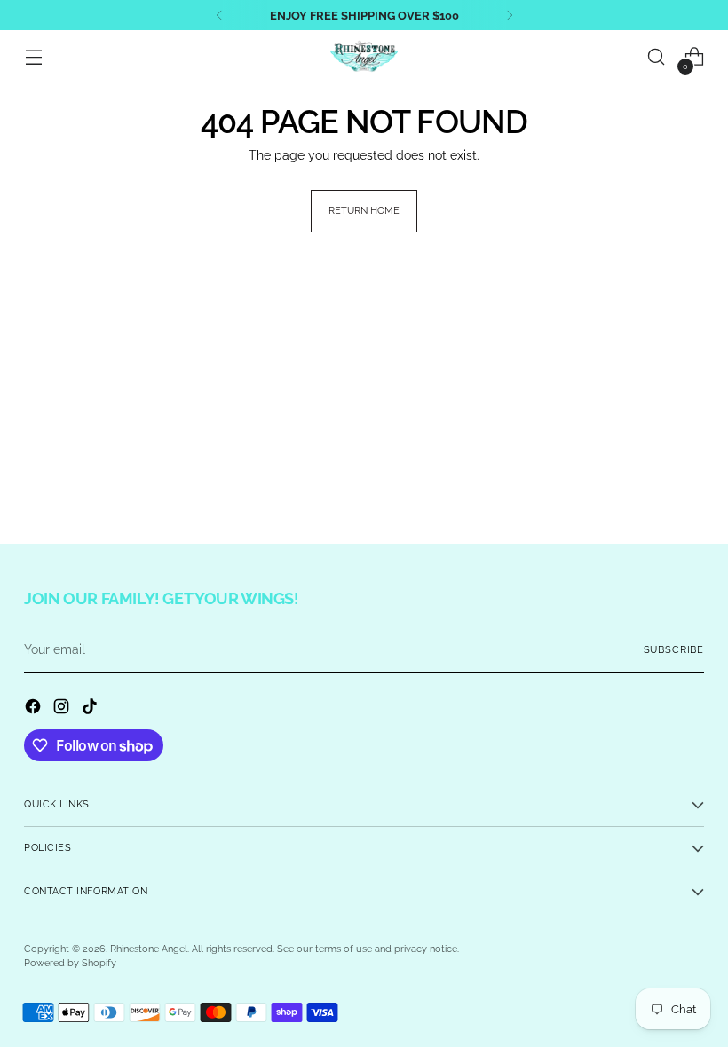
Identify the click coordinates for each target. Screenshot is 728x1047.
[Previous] (219, 15)
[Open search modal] (656, 57)
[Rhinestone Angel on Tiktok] (91, 708)
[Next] (509, 15)
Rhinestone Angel (148, 949)
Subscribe (674, 650)
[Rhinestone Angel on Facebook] (34, 708)
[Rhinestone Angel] (364, 56)
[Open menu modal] (33, 57)
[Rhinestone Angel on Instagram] (63, 708)
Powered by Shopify (70, 963)
